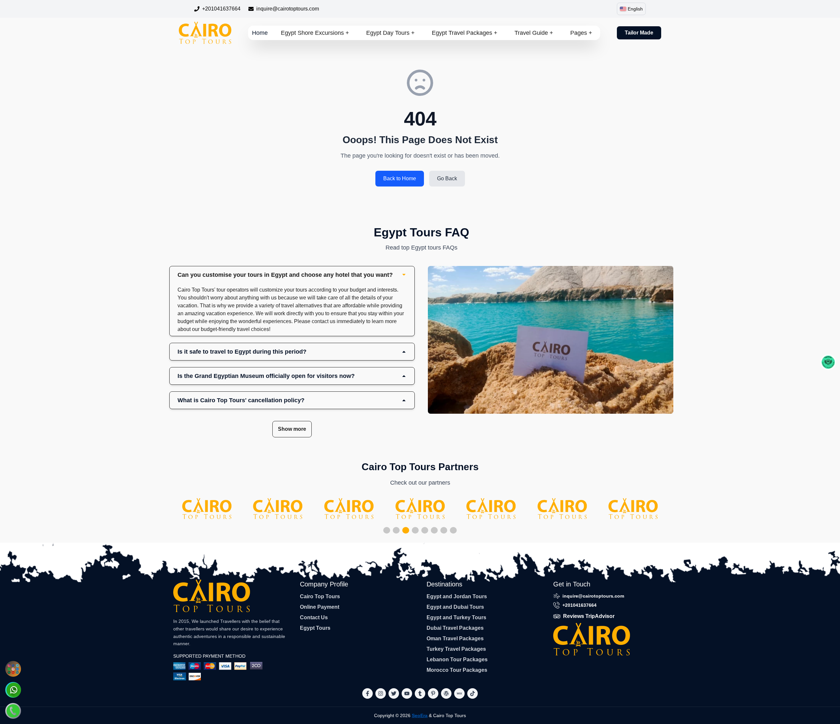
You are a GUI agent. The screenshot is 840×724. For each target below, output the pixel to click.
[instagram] (380, 693)
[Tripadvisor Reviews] (828, 362)
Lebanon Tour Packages (457, 659)
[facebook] (367, 693)
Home (260, 33)
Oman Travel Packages (455, 638)
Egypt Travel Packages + (464, 33)
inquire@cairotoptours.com (287, 8)
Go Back (447, 178)
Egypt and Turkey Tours (456, 617)
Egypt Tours (315, 628)
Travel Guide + (533, 33)
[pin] (433, 693)
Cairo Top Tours (320, 596)
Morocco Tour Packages (457, 670)
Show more (292, 429)
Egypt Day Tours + (390, 33)
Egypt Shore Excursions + (315, 33)
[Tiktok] (472, 693)
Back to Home (399, 178)
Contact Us (314, 617)
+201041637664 (221, 8)
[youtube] (407, 693)
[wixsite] (459, 693)
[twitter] (393, 693)
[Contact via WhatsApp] (13, 690)
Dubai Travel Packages (455, 628)
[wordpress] (446, 693)
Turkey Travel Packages (456, 649)
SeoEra (420, 715)
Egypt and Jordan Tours (457, 596)
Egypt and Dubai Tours (455, 607)
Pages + (581, 33)
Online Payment (319, 607)
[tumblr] (420, 693)
